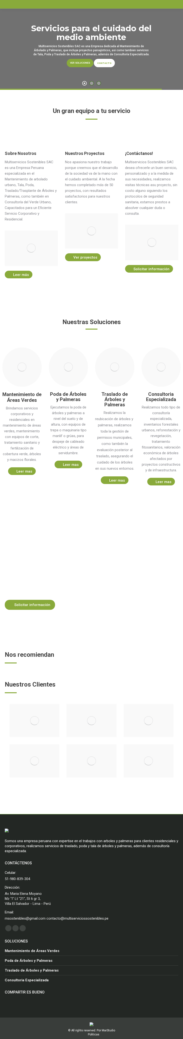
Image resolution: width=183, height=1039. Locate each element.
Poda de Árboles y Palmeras (28, 960)
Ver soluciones (80, 63)
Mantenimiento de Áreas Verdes (32, 951)
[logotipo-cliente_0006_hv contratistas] (91, 761)
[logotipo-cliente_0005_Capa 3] (148, 761)
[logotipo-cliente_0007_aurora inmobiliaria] (34, 761)
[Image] (31, 248)
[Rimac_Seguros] (148, 720)
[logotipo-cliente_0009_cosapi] (91, 720)
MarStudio (108, 1030)
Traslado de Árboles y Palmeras (32, 970)
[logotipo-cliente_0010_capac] (34, 720)
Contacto (104, 63)
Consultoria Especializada (27, 980)
